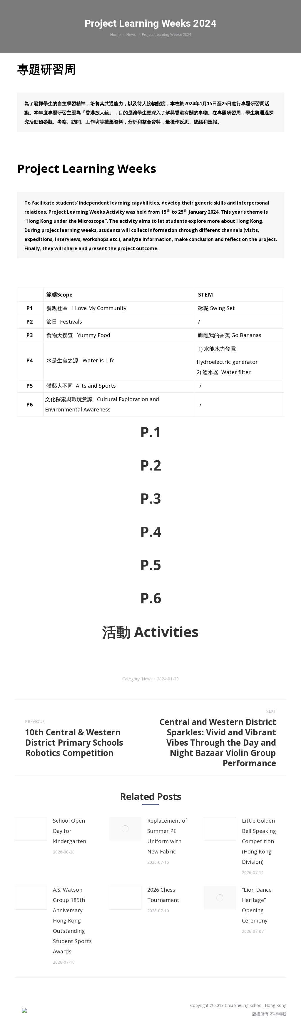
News (131, 34)
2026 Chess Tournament (163, 894)
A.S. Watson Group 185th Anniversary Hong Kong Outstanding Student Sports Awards (72, 920)
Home (115, 34)
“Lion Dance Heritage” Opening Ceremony (257, 905)
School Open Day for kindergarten (69, 831)
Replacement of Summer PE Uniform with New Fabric (167, 836)
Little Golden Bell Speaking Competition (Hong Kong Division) (259, 841)
